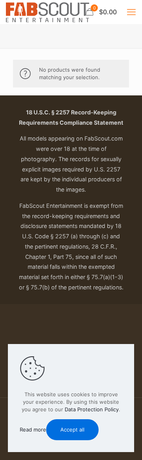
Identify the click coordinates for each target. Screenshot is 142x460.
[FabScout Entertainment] (47, 12)
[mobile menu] (131, 12)
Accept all (72, 429)
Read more (33, 429)
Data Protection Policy (92, 409)
